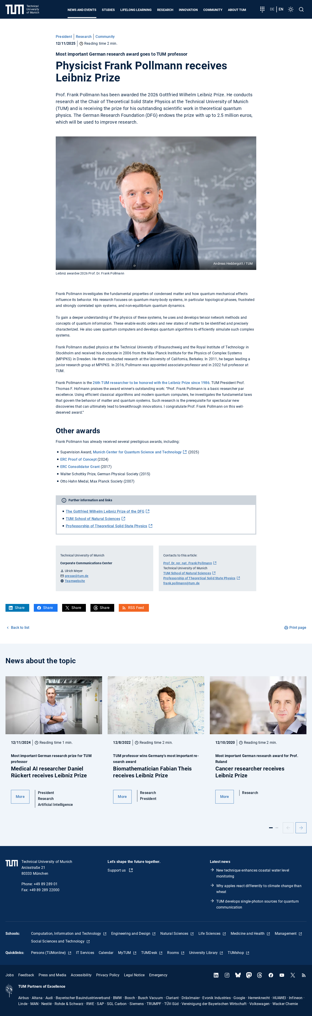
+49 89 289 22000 (44, 890)
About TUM (237, 10)
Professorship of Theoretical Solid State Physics (106, 526)
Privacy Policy (107, 975)
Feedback (26, 975)
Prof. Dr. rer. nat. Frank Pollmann (187, 563)
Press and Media (52, 975)
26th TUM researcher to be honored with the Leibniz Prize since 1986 (151, 383)
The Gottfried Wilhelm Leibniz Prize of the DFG (105, 511)
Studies (108, 10)
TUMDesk (149, 953)
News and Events (82, 10)
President (64, 36)
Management (286, 933)
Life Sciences (210, 933)
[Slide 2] (276, 827)
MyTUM (125, 953)
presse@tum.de (77, 576)
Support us (117, 870)
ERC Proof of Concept (78, 459)
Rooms (173, 953)
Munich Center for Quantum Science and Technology (137, 452)
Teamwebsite (75, 581)
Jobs (9, 975)
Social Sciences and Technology (58, 941)
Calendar (106, 953)
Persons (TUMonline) (49, 953)
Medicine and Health (248, 933)
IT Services (85, 953)
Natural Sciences (174, 933)
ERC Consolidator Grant (80, 467)
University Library (204, 953)
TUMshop (236, 953)
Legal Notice (134, 975)
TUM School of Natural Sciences (93, 519)
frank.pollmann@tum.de (181, 583)
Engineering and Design (131, 933)
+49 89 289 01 (46, 884)
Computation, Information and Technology (66, 933)
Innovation (188, 10)
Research (165, 10)
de (272, 9)
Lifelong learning (136, 10)
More (20, 796)
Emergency (158, 975)
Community (212, 10)
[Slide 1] (271, 827)
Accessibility (81, 975)
